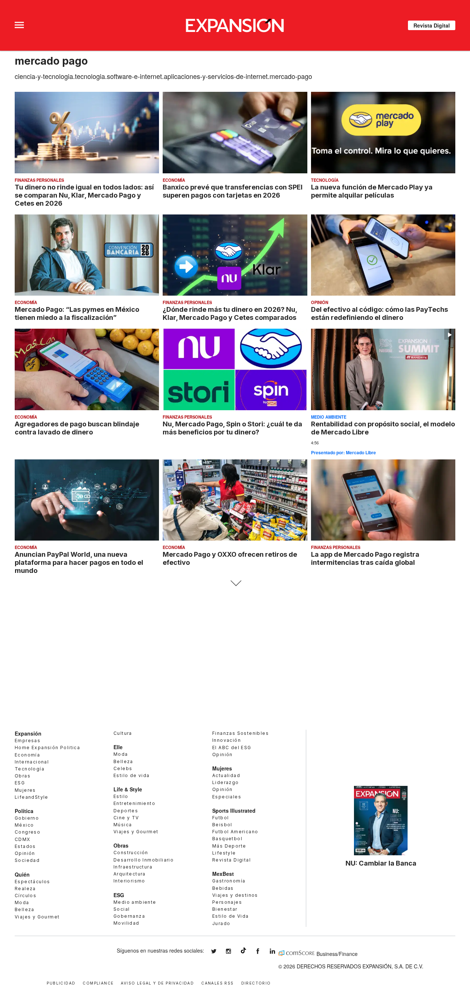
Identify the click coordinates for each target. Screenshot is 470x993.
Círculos (25, 895)
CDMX (22, 839)
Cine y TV (126, 817)
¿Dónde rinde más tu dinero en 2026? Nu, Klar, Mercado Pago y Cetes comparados (230, 313)
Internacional (32, 762)
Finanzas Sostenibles (240, 733)
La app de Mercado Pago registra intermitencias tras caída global (365, 558)
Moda (22, 902)
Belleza (25, 909)
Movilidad (126, 923)
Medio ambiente (328, 417)
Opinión (319, 302)
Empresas (27, 740)
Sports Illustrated (234, 810)
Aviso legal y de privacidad (157, 982)
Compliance (98, 982)
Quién (22, 874)
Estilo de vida (131, 775)
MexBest (223, 873)
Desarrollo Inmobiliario (143, 860)
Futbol (220, 817)
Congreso (27, 832)
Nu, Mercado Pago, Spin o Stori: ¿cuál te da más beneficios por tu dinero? (232, 428)
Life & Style (127, 789)
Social (121, 909)
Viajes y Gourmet (37, 917)
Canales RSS (217, 982)
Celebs (122, 768)
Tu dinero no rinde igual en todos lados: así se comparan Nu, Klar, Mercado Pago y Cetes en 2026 (84, 195)
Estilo (120, 796)
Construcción (130, 852)
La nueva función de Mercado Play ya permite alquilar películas (372, 191)
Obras (22, 776)
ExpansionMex (263, 951)
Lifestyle (224, 853)
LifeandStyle (31, 797)
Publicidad (61, 982)
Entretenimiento (134, 803)
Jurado (221, 923)
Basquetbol (227, 838)
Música (122, 824)
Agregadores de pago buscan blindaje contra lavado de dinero (77, 428)
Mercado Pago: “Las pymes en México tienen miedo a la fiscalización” (77, 313)
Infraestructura (132, 867)
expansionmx (219, 951)
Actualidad (226, 775)
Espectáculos (32, 881)
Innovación (226, 740)
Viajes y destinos (235, 895)
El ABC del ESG (232, 747)
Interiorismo (129, 881)
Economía (174, 180)
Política (24, 811)
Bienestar (225, 909)
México (24, 825)
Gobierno (27, 818)
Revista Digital (431, 25)
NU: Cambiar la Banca (381, 863)
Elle (118, 747)
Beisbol (222, 824)
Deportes (125, 810)
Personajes (227, 902)
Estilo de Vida (230, 916)
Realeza (25, 888)
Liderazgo (225, 782)
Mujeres (25, 790)
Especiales (226, 796)
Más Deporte (229, 846)
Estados (25, 846)
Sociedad (27, 860)
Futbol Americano (235, 831)
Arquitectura (129, 874)
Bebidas (223, 888)
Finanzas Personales (39, 180)
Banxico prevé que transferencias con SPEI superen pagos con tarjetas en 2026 (233, 191)
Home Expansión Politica (47, 747)
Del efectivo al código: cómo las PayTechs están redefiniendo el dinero (379, 313)
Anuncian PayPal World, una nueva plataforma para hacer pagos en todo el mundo (79, 562)
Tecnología (325, 180)
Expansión (28, 733)
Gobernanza (129, 916)
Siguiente (235, 583)
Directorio (256, 982)
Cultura (122, 733)
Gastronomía (228, 881)
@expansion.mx (243, 950)
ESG (20, 783)
